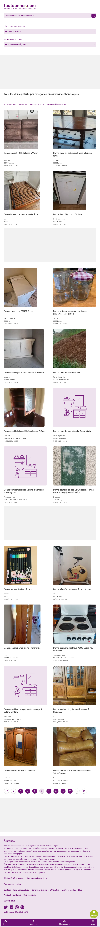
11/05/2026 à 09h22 (60, 441)
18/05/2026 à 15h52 (11, 382)
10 (70, 791)
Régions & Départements (14, 878)
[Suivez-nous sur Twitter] (6, 908)
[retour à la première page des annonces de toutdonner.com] (6, 791)
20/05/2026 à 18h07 (11, 224)
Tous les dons (10, 104)
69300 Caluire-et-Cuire (12, 719)
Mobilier (7, 160)
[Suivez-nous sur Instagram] (17, 908)
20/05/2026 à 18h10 (60, 166)
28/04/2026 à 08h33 (11, 783)
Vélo (54, 594)
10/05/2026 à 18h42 (11, 502)
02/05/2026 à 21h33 (11, 660)
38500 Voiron (9, 163)
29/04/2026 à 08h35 (11, 722)
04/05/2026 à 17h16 (60, 599)
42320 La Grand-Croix (61, 380)
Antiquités (7, 716)
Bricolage (56, 497)
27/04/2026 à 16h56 (60, 783)
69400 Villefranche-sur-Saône (15, 438)
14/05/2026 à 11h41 (60, 382)
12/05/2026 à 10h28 (11, 441)
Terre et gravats (59, 377)
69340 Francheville (11, 658)
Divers (55, 318)
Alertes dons (94, 916)
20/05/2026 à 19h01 (11, 166)
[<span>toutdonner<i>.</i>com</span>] (20, 6)
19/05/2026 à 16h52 (60, 224)
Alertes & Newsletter (12, 895)
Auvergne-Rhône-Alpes (56, 104)
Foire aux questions (21, 890)
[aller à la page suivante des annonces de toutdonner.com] (77, 791)
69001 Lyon (57, 163)
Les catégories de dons (37, 878)
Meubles (56, 160)
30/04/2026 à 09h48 (60, 660)
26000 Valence (9, 380)
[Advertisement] (50, 72)
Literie (6, 219)
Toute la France (14, 31)
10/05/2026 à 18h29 (60, 502)
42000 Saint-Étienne (60, 780)
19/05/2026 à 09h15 (60, 324)
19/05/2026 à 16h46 (11, 324)
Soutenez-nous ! (30, 895)
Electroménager (59, 219)
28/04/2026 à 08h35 (60, 722)
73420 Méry (57, 500)
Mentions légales (69, 890)
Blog (80, 890)
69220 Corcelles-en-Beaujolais (15, 500)
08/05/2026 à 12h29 (11, 599)
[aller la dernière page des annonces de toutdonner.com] (84, 791)
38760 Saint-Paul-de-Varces (63, 658)
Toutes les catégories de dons (31, 104)
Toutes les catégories (17, 44)
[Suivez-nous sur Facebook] (11, 908)
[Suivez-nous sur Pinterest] (22, 908)
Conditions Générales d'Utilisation (45, 890)
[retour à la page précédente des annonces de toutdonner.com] (13, 791)
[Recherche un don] (93, 16)
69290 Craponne (59, 719)
